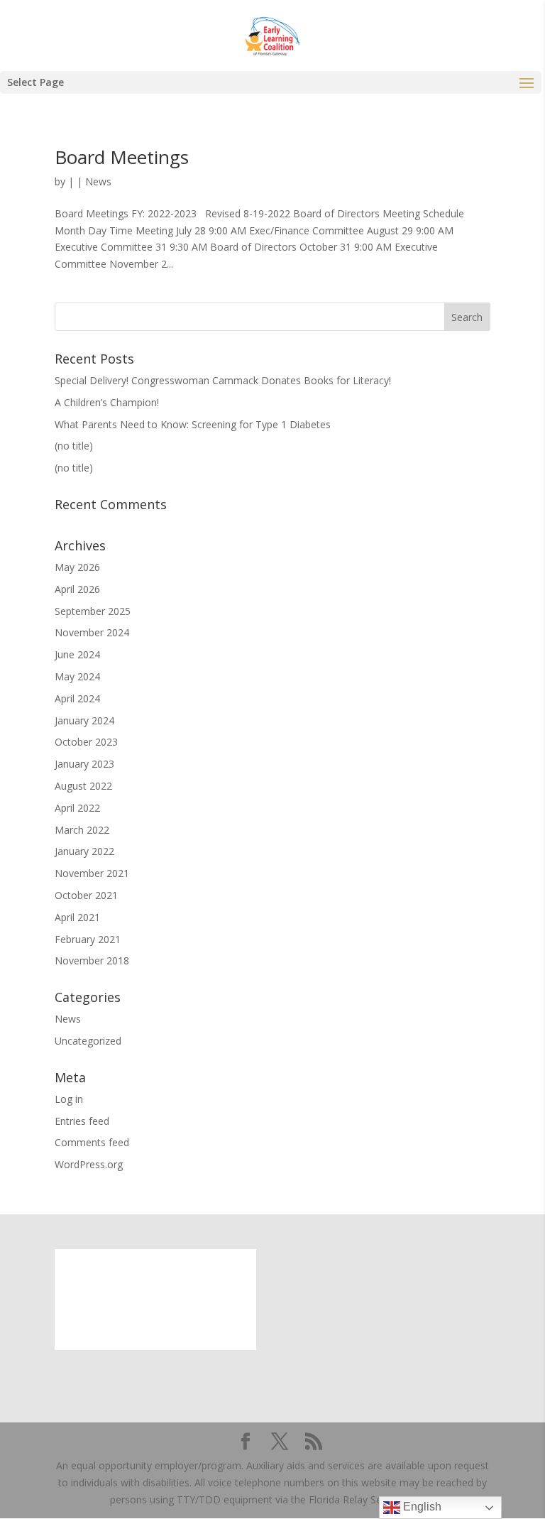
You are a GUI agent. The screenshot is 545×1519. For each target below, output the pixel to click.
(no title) (74, 445)
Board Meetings (122, 157)
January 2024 (84, 720)
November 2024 (92, 632)
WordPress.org (89, 1164)
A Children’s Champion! (107, 402)
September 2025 (93, 611)
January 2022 (84, 851)
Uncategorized (88, 1040)
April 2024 (77, 698)
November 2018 (92, 960)
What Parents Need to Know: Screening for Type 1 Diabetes (193, 424)
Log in (69, 1099)
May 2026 (77, 567)
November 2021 (92, 873)
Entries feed (82, 1121)
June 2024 (77, 654)
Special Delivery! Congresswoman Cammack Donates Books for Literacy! (223, 380)
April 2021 (77, 917)
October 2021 (86, 895)
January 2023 (84, 764)
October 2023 (86, 741)
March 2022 (82, 830)
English (420, 1507)
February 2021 (88, 939)
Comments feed (92, 1142)
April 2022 (77, 808)
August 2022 (83, 786)
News (98, 181)
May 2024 (77, 676)
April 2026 (77, 589)
